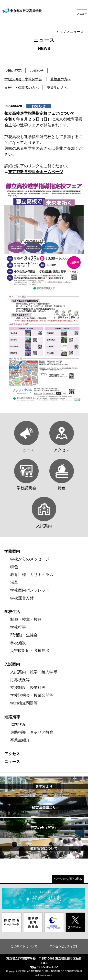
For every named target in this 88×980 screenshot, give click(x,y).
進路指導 (12, 717)
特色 (14, 567)
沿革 (14, 582)
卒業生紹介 (20, 740)
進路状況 (18, 724)
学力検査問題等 (24, 703)
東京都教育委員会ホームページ (35, 172)
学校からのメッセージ (29, 559)
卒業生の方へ (57, 88)
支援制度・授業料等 (27, 687)
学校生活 (12, 612)
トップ (61, 32)
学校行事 (18, 627)
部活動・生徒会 (24, 635)
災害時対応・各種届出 (29, 650)
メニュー (82, 13)
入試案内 (12, 664)
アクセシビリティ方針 (64, 946)
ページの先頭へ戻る (68, 879)
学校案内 (12, 551)
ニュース (77, 32)
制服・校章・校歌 (26, 619)
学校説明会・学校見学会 (23, 79)
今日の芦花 (13, 71)
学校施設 (18, 643)
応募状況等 (20, 680)
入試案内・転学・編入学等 (33, 672)
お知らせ (37, 71)
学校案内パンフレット (29, 590)
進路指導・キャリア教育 (31, 732)
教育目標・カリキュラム (31, 575)
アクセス (12, 754)
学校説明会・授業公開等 (31, 695)
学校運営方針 (22, 598)
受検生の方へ (60, 79)
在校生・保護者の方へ (21, 88)
